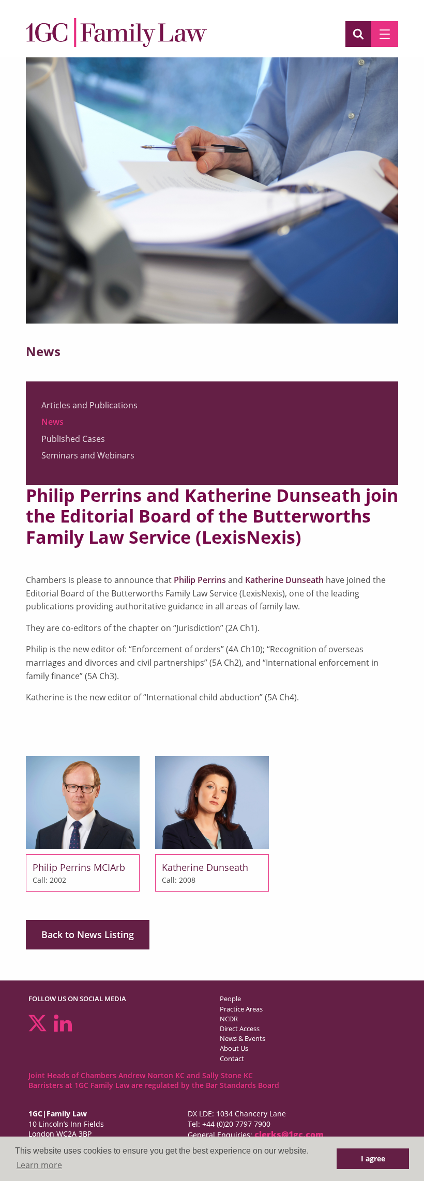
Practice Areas (241, 1009)
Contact (232, 1058)
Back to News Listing (87, 934)
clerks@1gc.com (289, 1134)
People (230, 998)
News (52, 421)
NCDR (229, 1018)
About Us (234, 1048)
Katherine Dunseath (284, 580)
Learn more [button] (39, 1165)
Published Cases (73, 438)
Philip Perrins (200, 580)
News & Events (242, 1038)
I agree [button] (373, 1158)
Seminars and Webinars (87, 455)
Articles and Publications (89, 405)
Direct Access (240, 1028)
